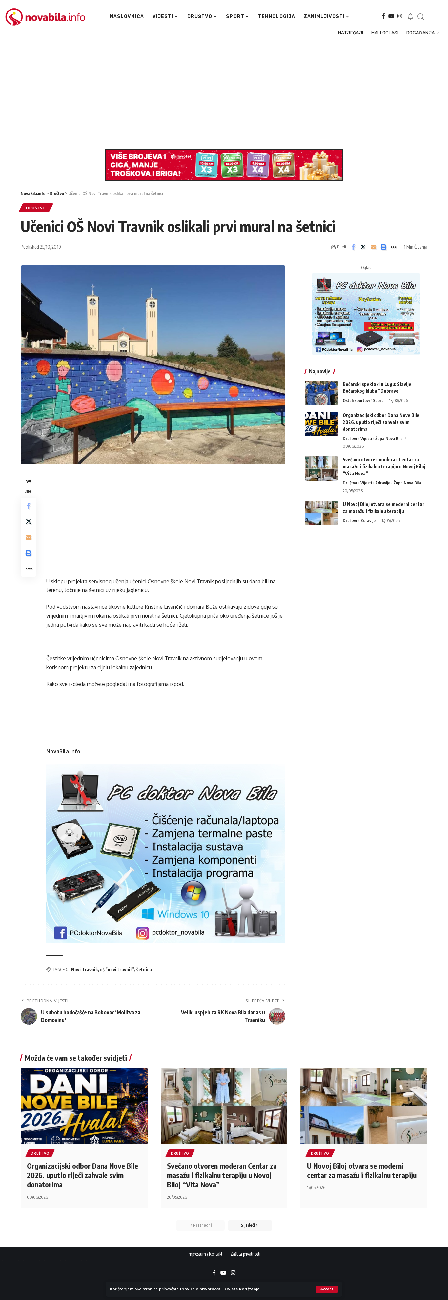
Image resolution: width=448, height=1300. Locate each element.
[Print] (383, 247)
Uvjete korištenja (242, 1288)
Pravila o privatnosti (201, 1288)
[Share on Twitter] (363, 247)
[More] (393, 247)
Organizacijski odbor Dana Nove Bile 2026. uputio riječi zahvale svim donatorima (381, 422)
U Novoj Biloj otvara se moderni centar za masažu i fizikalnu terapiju (362, 1170)
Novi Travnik (84, 969)
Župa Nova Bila (389, 438)
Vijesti (366, 438)
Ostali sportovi (356, 400)
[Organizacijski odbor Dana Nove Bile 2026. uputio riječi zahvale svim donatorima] (321, 424)
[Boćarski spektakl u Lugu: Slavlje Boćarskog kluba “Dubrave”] (321, 393)
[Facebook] (383, 16)
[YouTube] (391, 16)
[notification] (410, 16)
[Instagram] (400, 16)
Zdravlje (382, 482)
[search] (420, 16)
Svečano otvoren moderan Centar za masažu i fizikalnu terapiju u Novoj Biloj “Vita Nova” (384, 466)
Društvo (36, 207)
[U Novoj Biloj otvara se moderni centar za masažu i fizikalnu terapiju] (321, 513)
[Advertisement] (221, 93)
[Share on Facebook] (352, 247)
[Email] (373, 247)
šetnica (144, 969)
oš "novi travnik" (117, 969)
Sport (378, 400)
